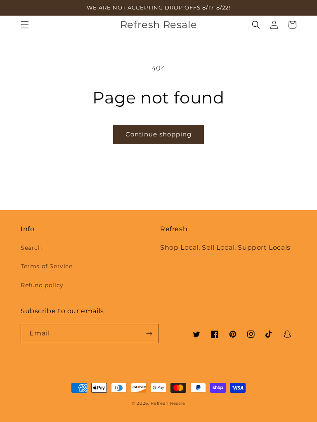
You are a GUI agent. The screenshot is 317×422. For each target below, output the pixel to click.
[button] (25, 25)
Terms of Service (47, 266)
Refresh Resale (168, 403)
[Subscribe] (149, 333)
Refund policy (42, 285)
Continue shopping (158, 134)
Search (31, 247)
